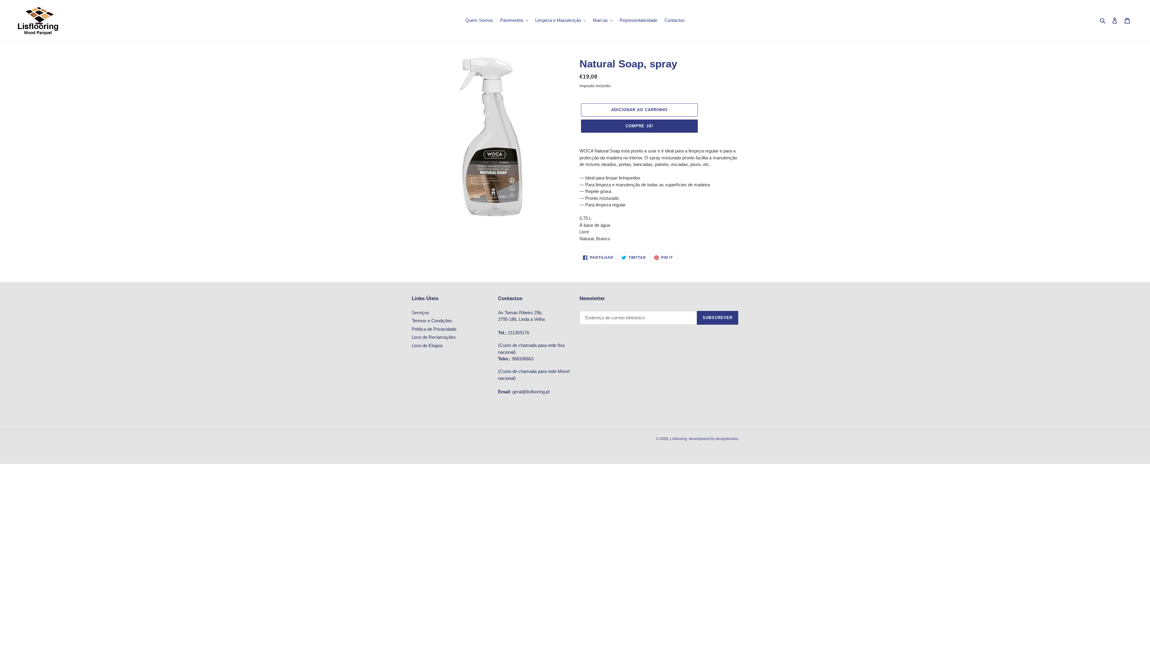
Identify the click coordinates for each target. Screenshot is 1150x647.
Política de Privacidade (434, 329)
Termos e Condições (432, 320)
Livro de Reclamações (434, 337)
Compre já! (639, 126)
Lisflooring (678, 439)
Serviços (420, 312)
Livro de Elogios (427, 345)
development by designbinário (713, 439)
